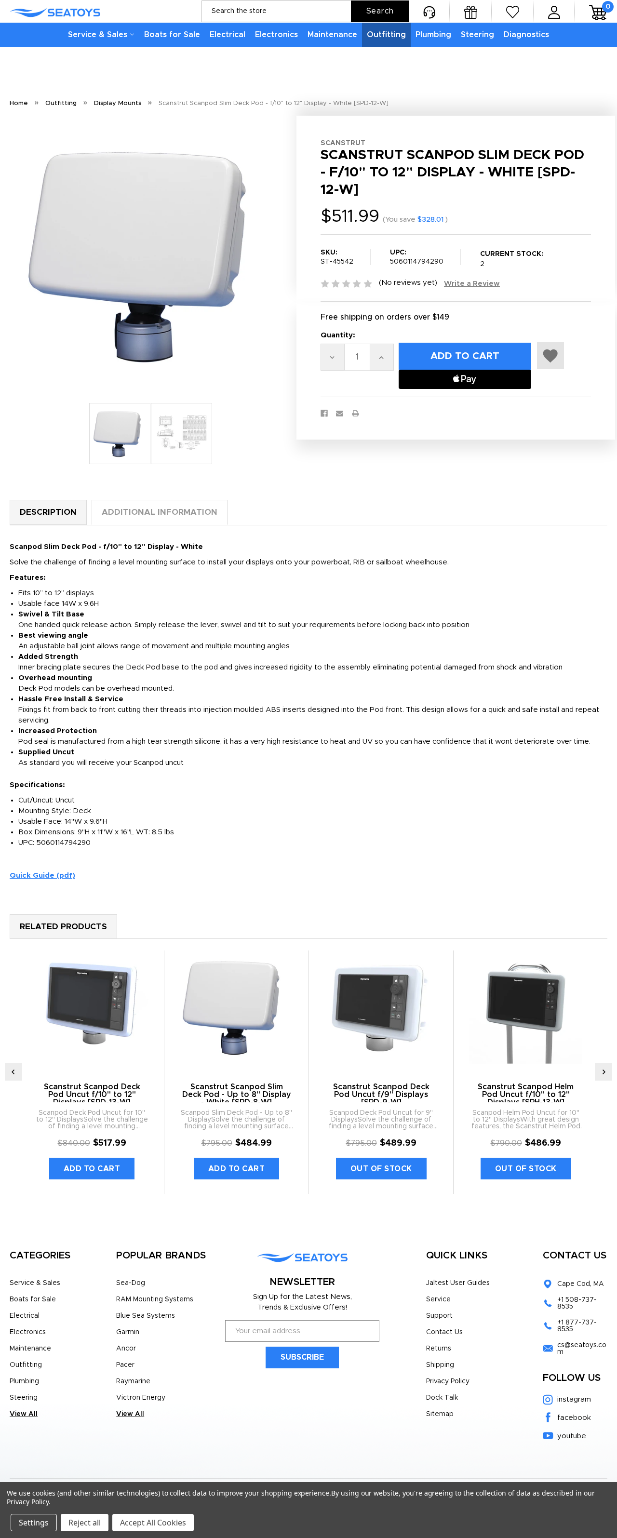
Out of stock (381, 1169)
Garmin (127, 1332)
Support (439, 1315)
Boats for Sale (172, 35)
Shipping (440, 1365)
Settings (34, 1522)
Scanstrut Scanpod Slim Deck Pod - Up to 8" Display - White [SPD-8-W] (236, 1094)
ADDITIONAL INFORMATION (159, 512)
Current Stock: (511, 259)
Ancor (126, 1348)
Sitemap (440, 1414)
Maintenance (332, 35)
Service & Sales (97, 35)
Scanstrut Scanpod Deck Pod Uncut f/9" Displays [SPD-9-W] (381, 1094)
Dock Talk (442, 1397)
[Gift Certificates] (471, 11)
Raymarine (133, 1381)
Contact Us (444, 1332)
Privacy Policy (447, 1381)
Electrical (227, 35)
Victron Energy (140, 1397)
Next (603, 1072)
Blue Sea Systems (145, 1315)
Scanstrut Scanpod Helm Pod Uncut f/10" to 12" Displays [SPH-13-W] (526, 1094)
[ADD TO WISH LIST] (550, 355)
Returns (438, 1348)
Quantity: (338, 335)
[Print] (355, 413)
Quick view (92, 1007)
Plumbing (433, 35)
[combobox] (305, 11)
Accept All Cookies (153, 1522)
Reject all (84, 1522)
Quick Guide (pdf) (42, 875)
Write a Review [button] (472, 283)
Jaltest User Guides (458, 1283)
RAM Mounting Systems (154, 1299)
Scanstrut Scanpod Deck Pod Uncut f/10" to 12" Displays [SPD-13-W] (92, 1094)
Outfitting (386, 35)
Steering (477, 35)
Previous (13, 1072)
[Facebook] (324, 413)
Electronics (276, 35)
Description (48, 512)
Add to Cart (92, 1169)
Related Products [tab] (63, 927)
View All (24, 1414)
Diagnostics (526, 35)
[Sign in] (554, 11)
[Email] (339, 413)
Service (438, 1299)
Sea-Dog (130, 1283)
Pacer (125, 1365)
